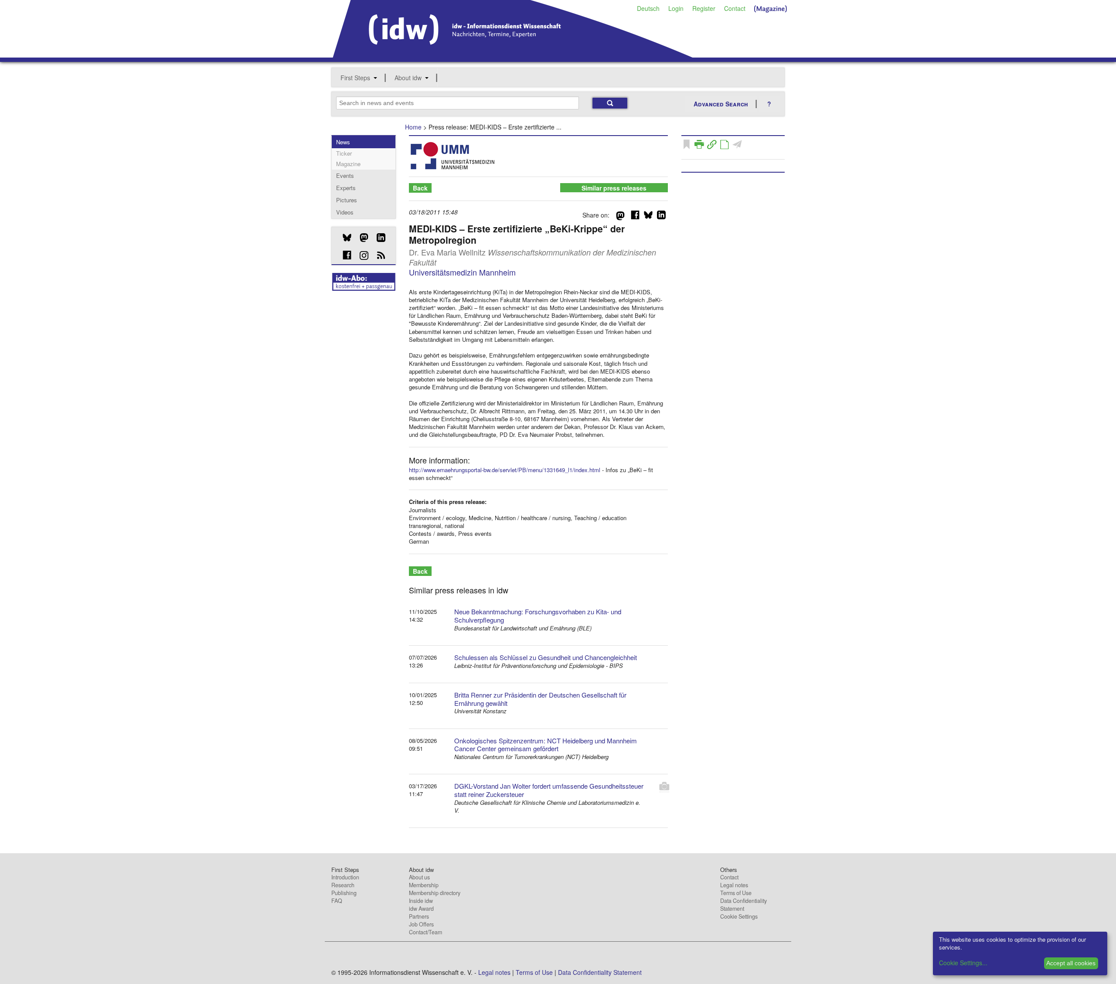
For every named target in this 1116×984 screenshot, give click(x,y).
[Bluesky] (343, 237)
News (343, 142)
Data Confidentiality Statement (743, 904)
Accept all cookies (1071, 963)
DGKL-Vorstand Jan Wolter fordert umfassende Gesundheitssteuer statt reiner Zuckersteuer (548, 790)
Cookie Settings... (963, 963)
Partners (419, 916)
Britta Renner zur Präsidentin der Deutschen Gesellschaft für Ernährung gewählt (540, 699)
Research (342, 885)
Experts (346, 188)
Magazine (348, 164)
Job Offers (421, 924)
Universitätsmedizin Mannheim (462, 272)
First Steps (355, 77)
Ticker (344, 153)
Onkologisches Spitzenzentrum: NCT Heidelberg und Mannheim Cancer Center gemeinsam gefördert (545, 744)
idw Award (421, 908)
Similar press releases (614, 188)
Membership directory (434, 893)
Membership (424, 885)
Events (345, 175)
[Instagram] (360, 255)
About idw (408, 77)
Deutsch (648, 8)
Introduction (345, 877)
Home (413, 127)
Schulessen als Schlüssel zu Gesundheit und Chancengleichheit (545, 657)
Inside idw (421, 901)
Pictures (346, 200)
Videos (345, 212)
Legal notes (734, 885)
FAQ (336, 901)
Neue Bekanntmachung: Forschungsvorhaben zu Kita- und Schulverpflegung (537, 615)
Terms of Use (736, 893)
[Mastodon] (360, 237)
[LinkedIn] (377, 237)
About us (419, 877)
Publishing (344, 893)
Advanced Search (721, 103)
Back (420, 188)
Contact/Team (425, 932)
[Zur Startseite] (512, 54)
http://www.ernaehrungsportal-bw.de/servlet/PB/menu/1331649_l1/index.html (504, 470)
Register (703, 8)
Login (676, 8)
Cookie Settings (739, 916)
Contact (734, 8)
